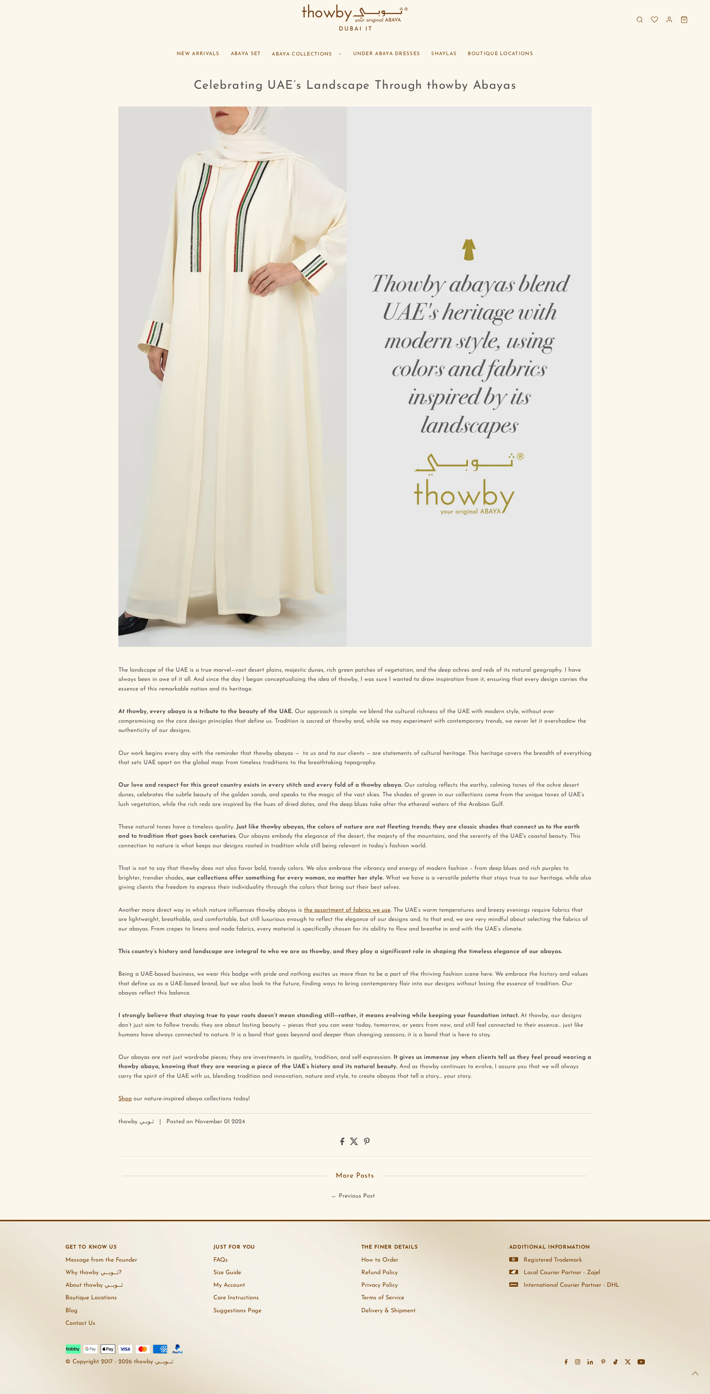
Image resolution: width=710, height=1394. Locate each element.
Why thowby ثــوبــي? (93, 1273)
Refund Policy (379, 1273)
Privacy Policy (379, 1285)
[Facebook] (566, 1363)
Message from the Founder (101, 1260)
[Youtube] (641, 1363)
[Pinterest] (603, 1363)
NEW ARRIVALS (198, 53)
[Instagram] (577, 1363)
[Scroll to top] (695, 1373)
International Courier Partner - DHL (571, 1285)
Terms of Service (382, 1298)
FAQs (220, 1260)
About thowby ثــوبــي (94, 1285)
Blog (71, 1311)
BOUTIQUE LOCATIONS (500, 53)
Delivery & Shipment (388, 1311)
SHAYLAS (444, 53)
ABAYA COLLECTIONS (302, 54)
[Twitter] (628, 1363)
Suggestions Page (237, 1311)
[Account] (669, 19)
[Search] (639, 19)
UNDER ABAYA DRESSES (386, 53)
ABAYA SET (246, 53)
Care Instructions (236, 1298)
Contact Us (80, 1323)
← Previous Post (353, 1196)
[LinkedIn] (590, 1363)
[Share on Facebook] (343, 1144)
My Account (229, 1285)
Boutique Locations (91, 1298)
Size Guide (227, 1273)
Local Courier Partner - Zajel (562, 1273)
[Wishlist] (654, 19)
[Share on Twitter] (355, 1144)
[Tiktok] (615, 1363)
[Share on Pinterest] (367, 1144)
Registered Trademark (553, 1260)
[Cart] (684, 19)
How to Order (379, 1260)
